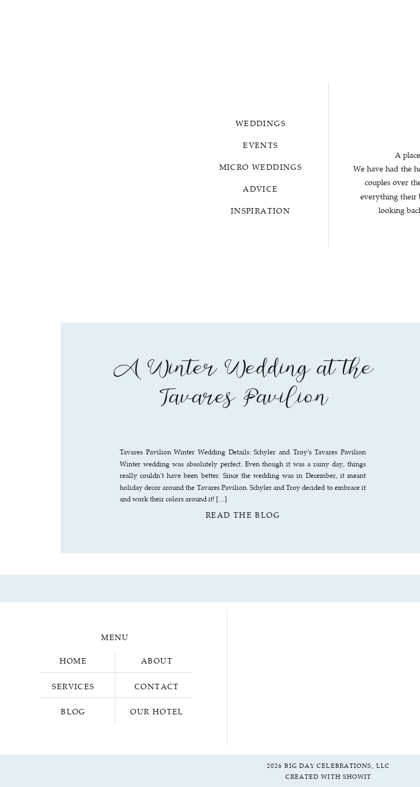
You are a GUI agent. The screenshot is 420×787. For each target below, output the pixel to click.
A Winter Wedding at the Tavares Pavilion (243, 386)
